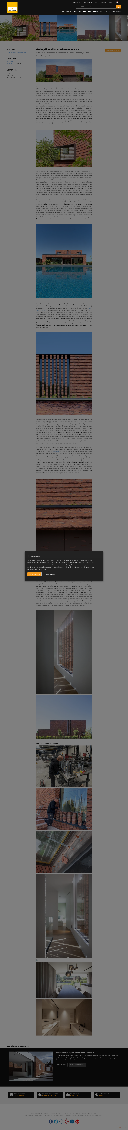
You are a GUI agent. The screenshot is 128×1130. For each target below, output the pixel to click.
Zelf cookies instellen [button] (49, 574)
